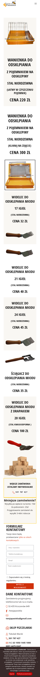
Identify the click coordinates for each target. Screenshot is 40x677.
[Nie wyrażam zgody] (37, 662)
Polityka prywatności (24, 674)
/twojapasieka (15, 610)
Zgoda (12, 674)
